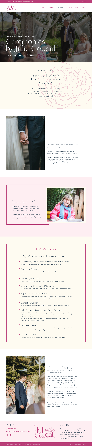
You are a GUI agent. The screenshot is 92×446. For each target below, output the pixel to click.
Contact (83, 7)
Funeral (70, 7)
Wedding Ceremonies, (71, 430)
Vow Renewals (61, 7)
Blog (76, 7)
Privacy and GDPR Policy (37, 444)
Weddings (51, 7)
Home (43, 7)
